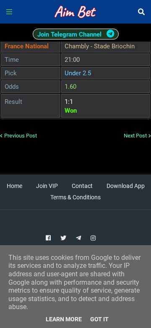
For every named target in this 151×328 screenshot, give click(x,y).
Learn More (64, 319)
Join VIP (47, 186)
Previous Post (20, 135)
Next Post (135, 135)
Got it (99, 319)
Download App (126, 186)
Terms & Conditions (75, 197)
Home (14, 186)
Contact (82, 186)
